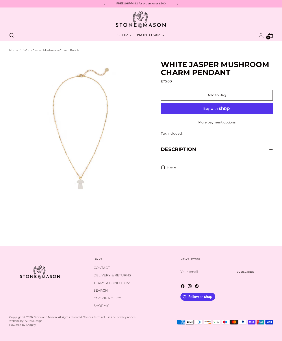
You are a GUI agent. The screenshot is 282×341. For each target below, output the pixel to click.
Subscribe (245, 271)
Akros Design (34, 320)
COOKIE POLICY (107, 298)
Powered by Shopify (22, 324)
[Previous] (104, 3)
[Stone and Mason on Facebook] (183, 287)
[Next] (177, 3)
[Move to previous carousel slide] (259, 231)
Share (171, 167)
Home (13, 50)
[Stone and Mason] (141, 19)
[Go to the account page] (261, 35)
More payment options (217, 122)
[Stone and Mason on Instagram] (190, 287)
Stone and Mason (45, 317)
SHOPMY (101, 306)
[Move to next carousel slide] (269, 231)
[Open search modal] (11, 35)
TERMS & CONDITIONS (112, 283)
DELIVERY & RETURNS (112, 275)
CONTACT (102, 268)
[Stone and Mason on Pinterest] (197, 287)
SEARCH (101, 290)
